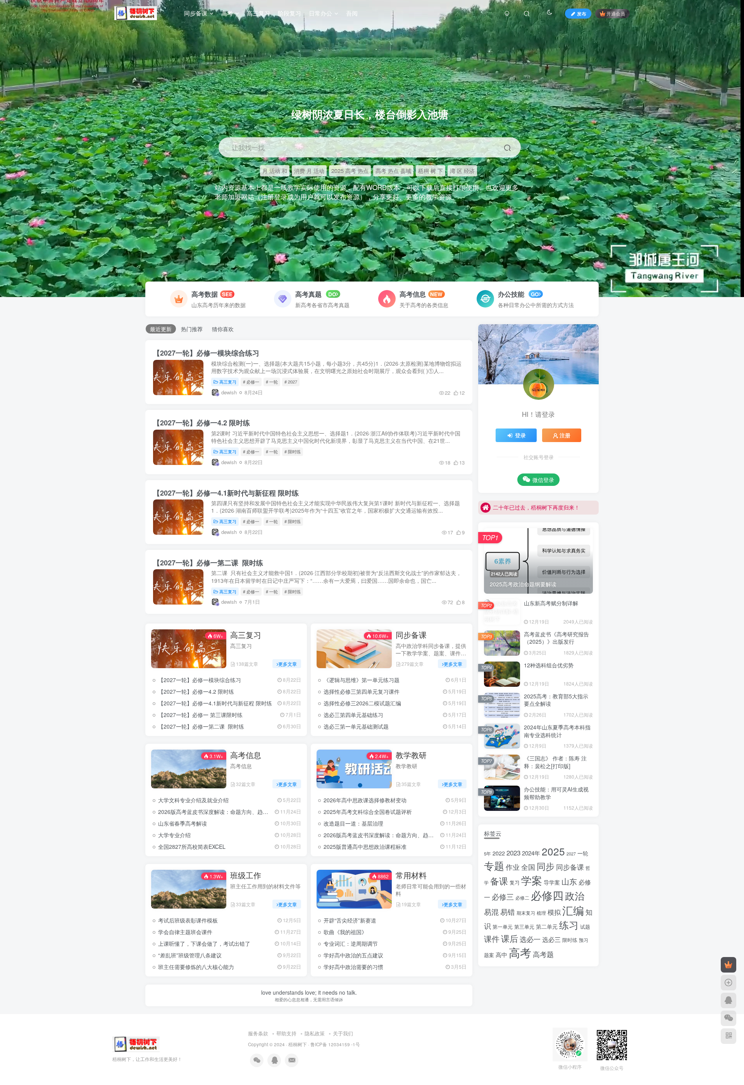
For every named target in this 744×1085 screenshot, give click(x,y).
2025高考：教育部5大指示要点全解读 (556, 700)
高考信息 (413, 294)
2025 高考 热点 (350, 170)
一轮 (582, 853)
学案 (531, 880)
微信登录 (543, 480)
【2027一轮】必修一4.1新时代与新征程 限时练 (226, 493)
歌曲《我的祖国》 (345, 932)
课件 (491, 938)
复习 (515, 882)
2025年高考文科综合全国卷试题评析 (368, 811)
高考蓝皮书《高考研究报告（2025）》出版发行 (556, 638)
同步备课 (411, 634)
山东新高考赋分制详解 (551, 603)
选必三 (551, 939)
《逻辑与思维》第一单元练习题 (362, 680)
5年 (487, 853)
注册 (565, 435)
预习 (583, 940)
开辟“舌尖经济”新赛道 (350, 920)
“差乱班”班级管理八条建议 (190, 955)
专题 (494, 865)
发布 (581, 13)
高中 (501, 954)
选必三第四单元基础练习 (353, 715)
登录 (520, 435)
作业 (513, 867)
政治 (574, 895)
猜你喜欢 (223, 329)
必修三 (503, 896)
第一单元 (503, 926)
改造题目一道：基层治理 (353, 823)
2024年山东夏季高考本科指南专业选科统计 (557, 731)
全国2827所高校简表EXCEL (192, 846)
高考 (520, 952)
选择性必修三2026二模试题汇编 (362, 703)
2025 (553, 851)
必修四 (547, 895)
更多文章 (287, 663)
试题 (585, 926)
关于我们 (343, 1033)
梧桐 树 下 (430, 170)
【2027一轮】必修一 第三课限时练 (200, 715)
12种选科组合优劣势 (549, 665)
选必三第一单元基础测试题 (356, 726)
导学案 (552, 882)
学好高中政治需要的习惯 (353, 967)
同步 (546, 865)
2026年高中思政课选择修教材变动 (365, 800)
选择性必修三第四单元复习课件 (362, 691)
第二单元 (547, 926)
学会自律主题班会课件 (185, 932)
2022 (499, 853)
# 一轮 (272, 381)
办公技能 (512, 294)
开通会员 (615, 13)
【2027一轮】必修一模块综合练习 (206, 353)
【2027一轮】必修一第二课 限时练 (208, 563)
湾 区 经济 (462, 170)
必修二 (522, 898)
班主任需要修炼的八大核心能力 (196, 967)
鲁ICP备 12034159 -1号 (335, 1044)
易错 (507, 911)
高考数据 (204, 294)
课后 (509, 938)
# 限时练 (292, 451)
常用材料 (411, 875)
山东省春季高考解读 (182, 823)
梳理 (541, 913)
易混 (491, 911)
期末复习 (526, 913)
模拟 (554, 912)
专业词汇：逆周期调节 (351, 943)
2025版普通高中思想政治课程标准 (365, 846)
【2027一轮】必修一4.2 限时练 (201, 423)
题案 (489, 955)
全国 (528, 867)
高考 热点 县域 (393, 170)
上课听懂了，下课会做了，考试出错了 (204, 943)
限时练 (569, 939)
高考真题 (308, 294)
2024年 (531, 853)
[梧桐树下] (136, 1043)
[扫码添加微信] (728, 1018)
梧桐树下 (297, 1044)
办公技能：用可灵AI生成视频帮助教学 (556, 793)
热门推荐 (192, 329)
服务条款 (258, 1033)
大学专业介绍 (174, 835)
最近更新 (161, 329)
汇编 (573, 910)
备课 (499, 880)
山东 (569, 881)
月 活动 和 (274, 170)
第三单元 (524, 926)
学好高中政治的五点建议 (353, 955)
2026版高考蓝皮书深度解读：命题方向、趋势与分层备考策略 (232, 811)
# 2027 (290, 381)
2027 (571, 854)
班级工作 (245, 875)
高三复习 (227, 381)
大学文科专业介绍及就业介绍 (193, 800)
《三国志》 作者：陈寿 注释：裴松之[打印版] (555, 762)
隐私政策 (315, 1033)
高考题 (543, 954)
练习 (569, 924)
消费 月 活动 (309, 170)
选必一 (530, 939)
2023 (513, 852)
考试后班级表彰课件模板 (188, 920)
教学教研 (411, 755)
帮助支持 (286, 1033)
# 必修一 (251, 381)
